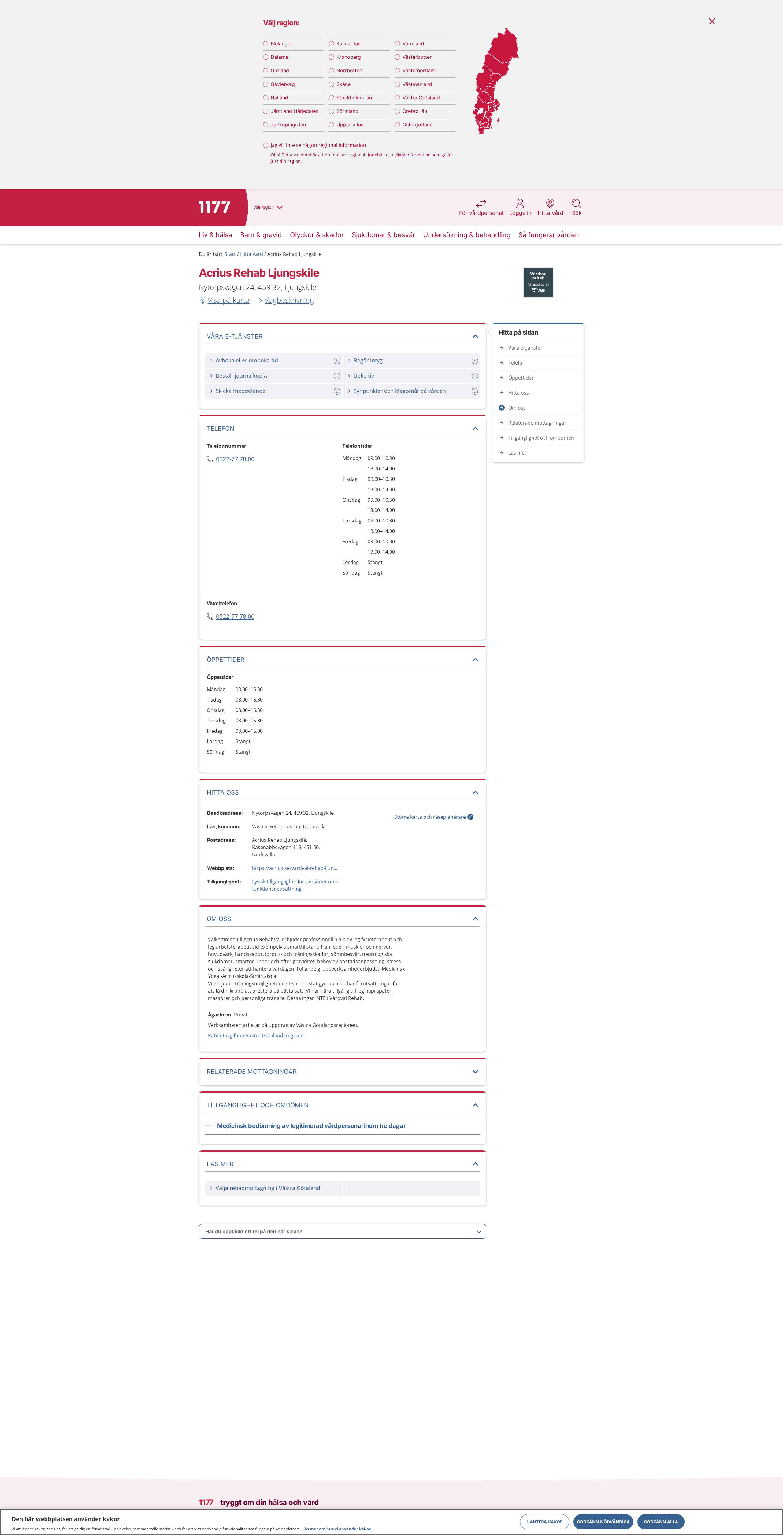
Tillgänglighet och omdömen (541, 437)
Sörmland (347, 111)
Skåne (343, 84)
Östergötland (418, 125)
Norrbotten (349, 70)
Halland (279, 98)
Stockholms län (354, 98)
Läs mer (517, 452)
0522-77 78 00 (235, 459)
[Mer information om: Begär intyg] (475, 360)
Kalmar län (348, 43)
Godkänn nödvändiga (603, 1521)
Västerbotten (417, 57)
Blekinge (280, 43)
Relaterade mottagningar (537, 422)
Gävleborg (283, 84)
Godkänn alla (661, 1521)
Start (230, 254)
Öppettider (521, 377)
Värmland (413, 43)
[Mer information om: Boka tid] (475, 376)
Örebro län (415, 111)
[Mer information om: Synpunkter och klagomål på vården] (475, 391)
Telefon (516, 362)
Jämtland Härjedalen (294, 111)
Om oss (517, 407)
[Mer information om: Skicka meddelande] (337, 391)
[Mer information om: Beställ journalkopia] (337, 376)
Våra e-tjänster (525, 347)
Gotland (280, 70)
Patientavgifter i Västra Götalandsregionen (257, 1035)
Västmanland (417, 84)
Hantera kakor (544, 1521)
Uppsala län (350, 125)
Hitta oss (518, 392)
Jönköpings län (288, 125)
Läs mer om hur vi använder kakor (336, 1528)
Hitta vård (251, 254)
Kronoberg (348, 57)
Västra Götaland (421, 98)
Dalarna (279, 57)
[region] (391, 1522)
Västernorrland (419, 70)
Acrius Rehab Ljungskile (294, 254)
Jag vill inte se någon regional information (318, 145)
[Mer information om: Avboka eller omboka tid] (337, 360)
